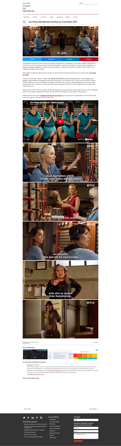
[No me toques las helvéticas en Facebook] (29, 418)
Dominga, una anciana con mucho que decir (35, 424)
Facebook (51, 59)
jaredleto (29, 365)
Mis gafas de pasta (54, 433)
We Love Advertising (55, 426)
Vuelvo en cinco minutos (30, 434)
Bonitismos (52, 430)
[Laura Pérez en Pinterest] (37, 418)
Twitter (32, 59)
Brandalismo (53, 419)
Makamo (52, 435)
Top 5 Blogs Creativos (29, 432)
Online (28, 343)
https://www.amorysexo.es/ (56, 370)
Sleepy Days (53, 437)
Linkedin (70, 59)
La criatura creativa (54, 421)
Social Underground (55, 428)
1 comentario (95, 342)
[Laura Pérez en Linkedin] (33, 418)
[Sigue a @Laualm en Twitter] (25, 418)
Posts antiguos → (93, 409)
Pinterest (89, 59)
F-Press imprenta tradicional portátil (33, 437)
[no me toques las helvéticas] (28, 12)
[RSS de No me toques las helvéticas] (42, 418)
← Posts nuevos (27, 409)
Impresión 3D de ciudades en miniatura (34, 430)
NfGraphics (52, 424)
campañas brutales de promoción (51, 95)
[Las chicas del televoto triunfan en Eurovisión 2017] (60, 56)
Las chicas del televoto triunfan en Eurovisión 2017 (52, 21)
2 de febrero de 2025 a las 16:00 (35, 374)
